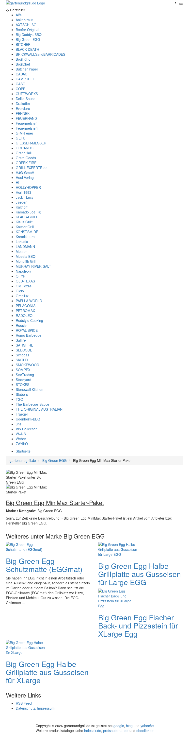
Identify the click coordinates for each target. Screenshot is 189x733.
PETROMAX (25, 310)
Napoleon (23, 271)
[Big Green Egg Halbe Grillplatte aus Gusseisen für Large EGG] (118, 548)
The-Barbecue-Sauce (32, 404)
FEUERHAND (26, 118)
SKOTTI (22, 359)
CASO (20, 83)
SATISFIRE (24, 345)
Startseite (23, 451)
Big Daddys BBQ (29, 34)
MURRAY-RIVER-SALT (33, 266)
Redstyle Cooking (29, 320)
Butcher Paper (27, 69)
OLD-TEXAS (25, 281)
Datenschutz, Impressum (35, 708)
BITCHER (23, 44)
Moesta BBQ (25, 256)
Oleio (20, 290)
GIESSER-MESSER (31, 142)
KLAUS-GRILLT (28, 216)
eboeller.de (145, 730)
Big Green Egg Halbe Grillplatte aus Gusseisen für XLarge (47, 672)
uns (18, 423)
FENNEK (23, 113)
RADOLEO (24, 315)
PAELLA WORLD (29, 300)
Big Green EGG (28, 39)
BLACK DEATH (27, 49)
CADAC (21, 73)
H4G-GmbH (25, 172)
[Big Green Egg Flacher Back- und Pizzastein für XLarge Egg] (118, 597)
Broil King (23, 59)
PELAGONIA (25, 305)
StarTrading (25, 374)
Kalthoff (21, 207)
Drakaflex (23, 103)
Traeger (22, 414)
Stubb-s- (22, 394)
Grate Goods (26, 157)
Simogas (22, 354)
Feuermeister (26, 123)
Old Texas (24, 285)
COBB (20, 88)
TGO (19, 399)
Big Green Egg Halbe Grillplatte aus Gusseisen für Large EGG (139, 573)
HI (17, 182)
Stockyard (23, 379)
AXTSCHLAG (26, 24)
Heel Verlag (25, 177)
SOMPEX (23, 369)
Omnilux (22, 295)
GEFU (20, 138)
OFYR (20, 276)
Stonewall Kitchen (29, 389)
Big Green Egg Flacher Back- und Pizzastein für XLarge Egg (138, 625)
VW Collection (26, 428)
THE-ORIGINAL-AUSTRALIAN (39, 409)
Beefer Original (27, 29)
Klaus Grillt (24, 221)
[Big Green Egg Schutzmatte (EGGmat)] (25, 546)
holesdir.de (92, 730)
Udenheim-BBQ (28, 419)
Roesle (21, 325)
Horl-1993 (23, 192)
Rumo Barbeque (28, 335)
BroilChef (23, 64)
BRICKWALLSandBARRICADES (40, 54)
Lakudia (22, 241)
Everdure (23, 108)
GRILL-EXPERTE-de (31, 167)
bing (129, 725)
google (118, 725)
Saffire (21, 340)
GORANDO (24, 147)
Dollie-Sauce (25, 98)
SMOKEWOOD (27, 364)
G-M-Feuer (24, 133)
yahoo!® (147, 725)
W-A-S (21, 433)
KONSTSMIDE (27, 231)
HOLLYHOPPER (28, 187)
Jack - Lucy (24, 197)
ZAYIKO (22, 443)
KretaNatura (25, 236)
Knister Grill (25, 226)
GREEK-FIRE (26, 162)
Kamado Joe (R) (28, 211)
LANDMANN (25, 246)
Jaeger (21, 202)
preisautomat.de (115, 730)
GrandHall (24, 152)
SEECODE (24, 350)
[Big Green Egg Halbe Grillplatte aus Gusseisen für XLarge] (25, 646)
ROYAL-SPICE (27, 330)
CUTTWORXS (27, 93)
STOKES (22, 384)
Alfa (19, 14)
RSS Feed (24, 703)
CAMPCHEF (25, 78)
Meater (21, 251)
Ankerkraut (24, 19)
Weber (21, 438)
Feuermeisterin (27, 128)
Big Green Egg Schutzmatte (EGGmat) (44, 565)
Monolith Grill (26, 261)
